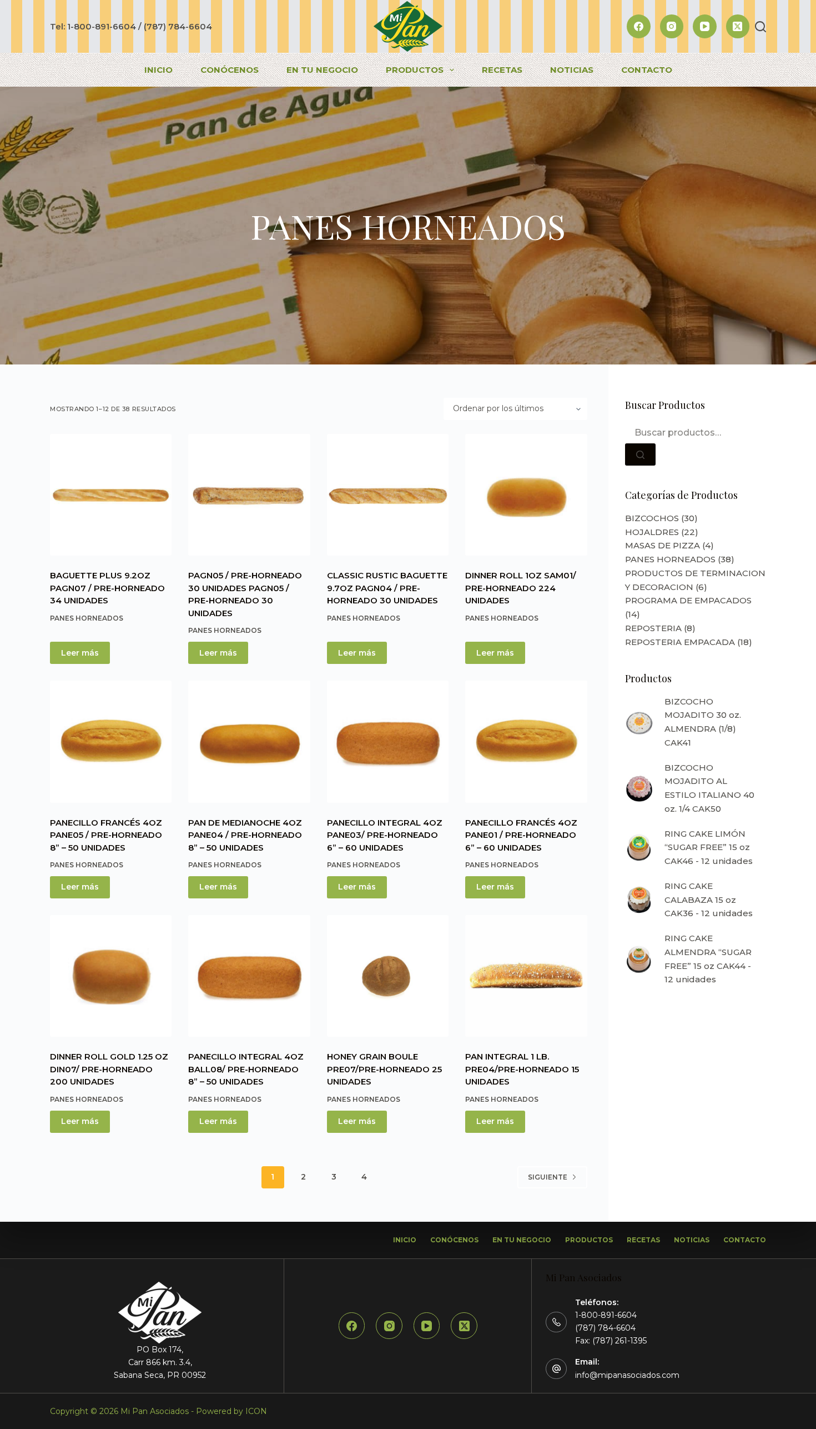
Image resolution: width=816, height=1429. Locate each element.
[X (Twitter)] (738, 26)
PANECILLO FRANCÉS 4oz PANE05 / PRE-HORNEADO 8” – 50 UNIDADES (106, 835)
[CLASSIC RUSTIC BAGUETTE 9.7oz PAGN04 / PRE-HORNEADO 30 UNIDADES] (388, 495)
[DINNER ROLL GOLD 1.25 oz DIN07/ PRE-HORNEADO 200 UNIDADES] (111, 976)
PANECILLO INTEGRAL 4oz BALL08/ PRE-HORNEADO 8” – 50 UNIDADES (246, 1069)
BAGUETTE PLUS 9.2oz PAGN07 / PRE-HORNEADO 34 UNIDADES (107, 588)
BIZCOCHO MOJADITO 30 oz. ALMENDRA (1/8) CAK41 (702, 722)
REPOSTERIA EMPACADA (680, 642)
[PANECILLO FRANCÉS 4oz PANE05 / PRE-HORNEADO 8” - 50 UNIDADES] (111, 741)
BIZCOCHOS (652, 518)
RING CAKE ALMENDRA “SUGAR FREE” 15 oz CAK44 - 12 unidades (708, 959)
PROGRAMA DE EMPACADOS (688, 600)
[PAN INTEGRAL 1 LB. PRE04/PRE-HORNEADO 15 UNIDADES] (526, 976)
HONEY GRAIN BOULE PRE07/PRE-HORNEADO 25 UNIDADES (384, 1069)
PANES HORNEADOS (86, 618)
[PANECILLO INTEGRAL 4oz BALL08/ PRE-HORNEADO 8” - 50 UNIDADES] (249, 976)
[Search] (760, 26)
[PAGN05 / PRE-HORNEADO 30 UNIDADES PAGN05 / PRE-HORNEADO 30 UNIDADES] (249, 495)
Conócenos (229, 69)
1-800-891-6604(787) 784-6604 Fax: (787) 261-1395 (611, 1328)
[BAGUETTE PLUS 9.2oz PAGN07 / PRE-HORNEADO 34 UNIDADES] (111, 495)
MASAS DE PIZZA (662, 545)
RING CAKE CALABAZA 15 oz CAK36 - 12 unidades (708, 900)
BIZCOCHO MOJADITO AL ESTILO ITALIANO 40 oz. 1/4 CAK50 (709, 788)
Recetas (502, 69)
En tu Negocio (322, 69)
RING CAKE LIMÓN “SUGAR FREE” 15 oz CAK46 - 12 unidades (708, 847)
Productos (415, 69)
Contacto (646, 69)
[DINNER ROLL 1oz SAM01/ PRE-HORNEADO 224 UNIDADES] (526, 495)
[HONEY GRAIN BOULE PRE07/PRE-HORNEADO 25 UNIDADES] (388, 976)
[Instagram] (672, 26)
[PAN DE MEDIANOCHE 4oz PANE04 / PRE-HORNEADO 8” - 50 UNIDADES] (249, 741)
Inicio (158, 69)
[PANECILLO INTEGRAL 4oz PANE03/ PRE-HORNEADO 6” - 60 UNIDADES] (388, 741)
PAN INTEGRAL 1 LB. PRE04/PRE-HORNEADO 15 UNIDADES (522, 1069)
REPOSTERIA (653, 628)
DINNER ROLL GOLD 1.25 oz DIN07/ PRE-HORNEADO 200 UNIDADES (109, 1069)
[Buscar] (640, 454)
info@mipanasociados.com (627, 1375)
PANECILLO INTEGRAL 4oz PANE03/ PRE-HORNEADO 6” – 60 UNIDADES (384, 835)
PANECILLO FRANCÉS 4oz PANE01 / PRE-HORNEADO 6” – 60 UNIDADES (521, 835)
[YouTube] (705, 26)
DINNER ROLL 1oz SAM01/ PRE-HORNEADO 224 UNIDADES (520, 588)
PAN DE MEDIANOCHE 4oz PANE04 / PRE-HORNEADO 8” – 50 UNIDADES (245, 835)
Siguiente (547, 1177)
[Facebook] (639, 26)
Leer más (80, 653)
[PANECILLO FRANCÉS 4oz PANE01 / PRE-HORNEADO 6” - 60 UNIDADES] (526, 741)
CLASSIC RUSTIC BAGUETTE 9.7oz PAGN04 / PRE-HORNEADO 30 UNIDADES (387, 588)
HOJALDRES (652, 532)
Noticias (571, 69)
